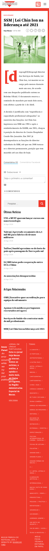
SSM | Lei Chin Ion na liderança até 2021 (24, 329)
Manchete (34, 493)
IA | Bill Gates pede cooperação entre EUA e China (23, 263)
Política (42, 501)
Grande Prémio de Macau (37, 462)
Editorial (33, 414)
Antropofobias (36, 358)
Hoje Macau (8, 31)
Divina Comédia (36, 401)
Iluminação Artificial (34, 478)
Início (37, 537)
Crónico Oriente (36, 389)
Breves (32, 372)
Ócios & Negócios (37, 532)
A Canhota (34, 349)
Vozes (43, 528)
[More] (43, 30)
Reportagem (34, 505)
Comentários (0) (11, 162)
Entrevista (34, 424)
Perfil (42, 493)
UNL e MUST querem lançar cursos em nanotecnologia (24, 219)
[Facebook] (27, 30)
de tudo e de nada (37, 397)
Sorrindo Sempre (37, 518)
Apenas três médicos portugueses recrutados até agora (22, 309)
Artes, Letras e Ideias (36, 367)
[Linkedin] (35, 30)
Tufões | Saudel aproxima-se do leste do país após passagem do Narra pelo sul (24, 250)
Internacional (36, 483)
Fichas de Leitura (37, 444)
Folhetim (33, 448)
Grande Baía (34, 452)
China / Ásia (34, 385)
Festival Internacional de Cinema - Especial (37, 438)
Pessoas (33, 501)
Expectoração (36, 432)
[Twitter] (31, 30)
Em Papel (39, 546)
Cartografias (35, 376)
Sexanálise (34, 510)
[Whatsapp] (39, 30)
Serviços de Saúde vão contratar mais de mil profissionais (23, 320)
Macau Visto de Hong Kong (38, 488)
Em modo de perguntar (34, 419)
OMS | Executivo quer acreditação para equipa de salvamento (24, 299)
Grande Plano (35, 457)
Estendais (34, 428)
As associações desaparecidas (20, 276)
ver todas (13, 400)
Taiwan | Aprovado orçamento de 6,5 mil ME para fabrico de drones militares (23, 235)
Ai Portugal (35, 354)
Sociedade (9, 15)
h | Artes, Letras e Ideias (37, 472)
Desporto (34, 393)
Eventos (43, 428)
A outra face (35, 362)
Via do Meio (34, 528)
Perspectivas (35, 497)
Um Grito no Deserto (35, 523)
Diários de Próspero (38, 405)
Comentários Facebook (30, 162)
